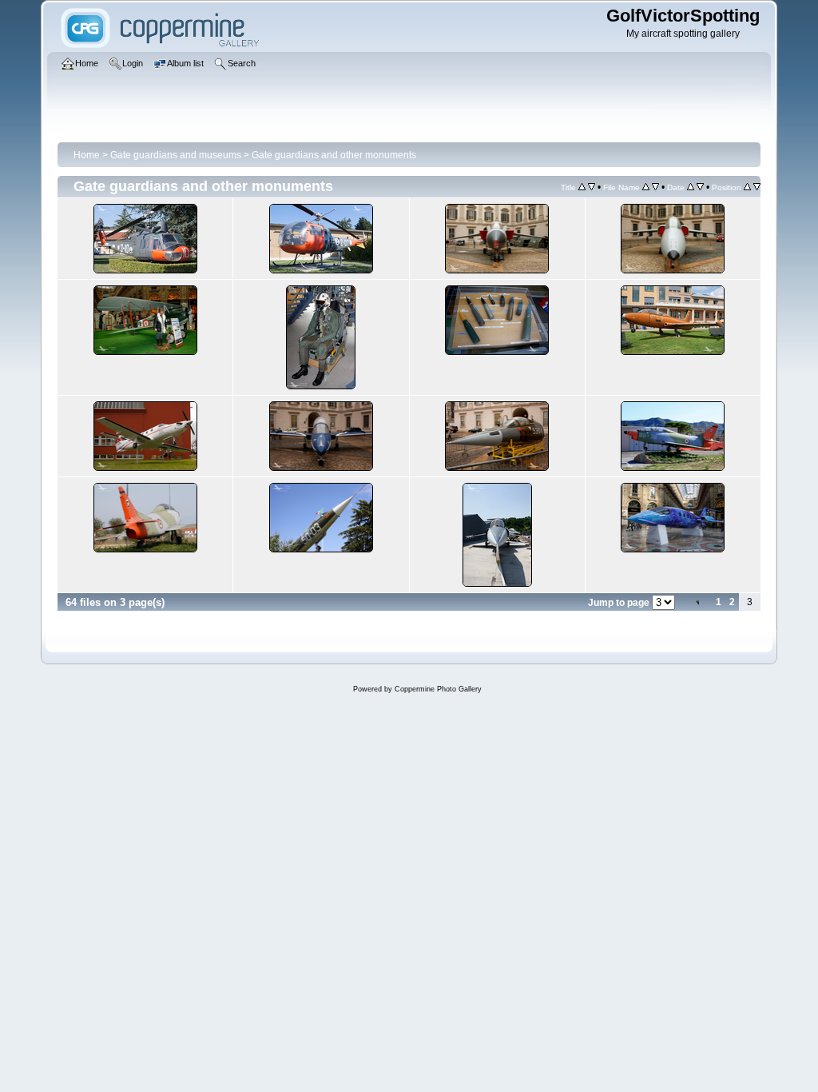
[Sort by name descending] (655, 187)
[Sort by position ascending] (747, 187)
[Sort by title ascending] (582, 187)
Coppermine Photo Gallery (438, 689)
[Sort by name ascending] (645, 187)
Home (86, 155)
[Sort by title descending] (591, 187)
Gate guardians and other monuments (334, 155)
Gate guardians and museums (175, 155)
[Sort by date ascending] (690, 187)
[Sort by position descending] (756, 187)
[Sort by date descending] (700, 187)
